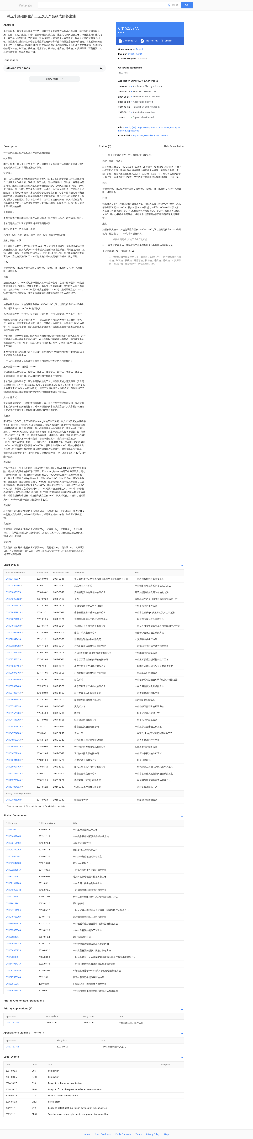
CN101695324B (13, 890)
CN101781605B (13, 652)
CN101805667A (14, 592)
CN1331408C (12, 579)
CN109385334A (13, 930)
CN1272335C (12, 957)
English (139, 49)
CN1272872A (12, 896)
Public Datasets (123, 1134)
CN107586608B (13, 799)
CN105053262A (14, 746)
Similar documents (160, 127)
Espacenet (138, 135)
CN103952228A (14, 713)
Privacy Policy (153, 1134)
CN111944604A (13, 943)
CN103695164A (14, 699)
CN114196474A (13, 963)
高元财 (138, 54)
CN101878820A (13, 916)
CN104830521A (14, 740)
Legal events (143, 127)
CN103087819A (14, 672)
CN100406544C (13, 856)
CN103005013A (14, 666)
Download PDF (130, 40)
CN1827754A (12, 876)
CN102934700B (13, 863)
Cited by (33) (129, 127)
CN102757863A (14, 659)
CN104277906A (13, 849)
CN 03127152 (12, 1022)
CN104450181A (14, 726)
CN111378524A (14, 780)
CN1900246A (12, 937)
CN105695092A (13, 950)
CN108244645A (13, 970)
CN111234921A (14, 773)
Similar (168, 40)
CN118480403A (14, 787)
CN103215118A (13, 843)
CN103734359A (14, 706)
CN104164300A (14, 719)
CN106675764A (14, 753)
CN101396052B (13, 599)
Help (166, 1134)
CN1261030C (12, 829)
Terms (139, 1134)
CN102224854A (13, 869)
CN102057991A (14, 612)
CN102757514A (13, 977)
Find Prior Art (151, 40)
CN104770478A (14, 733)
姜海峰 (131, 54)
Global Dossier (151, 135)
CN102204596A (14, 632)
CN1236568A (12, 984)
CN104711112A (13, 910)
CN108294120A (14, 760)
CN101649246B (13, 836)
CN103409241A (14, 693)
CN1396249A (12, 903)
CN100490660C (13, 585)
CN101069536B (13, 625)
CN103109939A (14, 679)
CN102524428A (14, 646)
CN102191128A (13, 883)
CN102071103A (14, 619)
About (87, 1134)
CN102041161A (14, 605)
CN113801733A (13, 923)
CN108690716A (14, 766)
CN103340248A (14, 686)
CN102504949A (14, 639)
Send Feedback (103, 1134)
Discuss (164, 135)
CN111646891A (13, 990)
